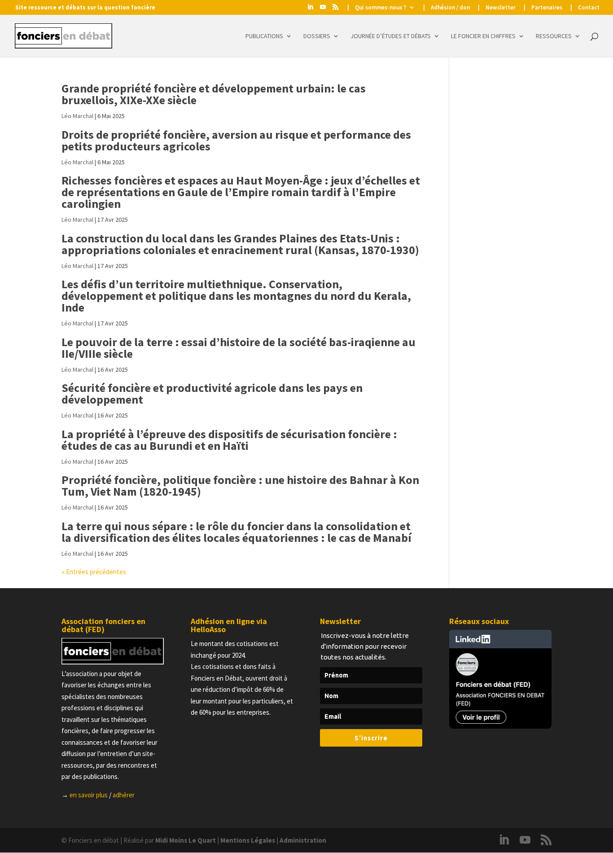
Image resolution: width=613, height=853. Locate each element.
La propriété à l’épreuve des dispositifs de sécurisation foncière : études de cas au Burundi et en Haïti (229, 439)
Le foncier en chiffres (483, 36)
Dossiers (316, 36)
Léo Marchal (77, 116)
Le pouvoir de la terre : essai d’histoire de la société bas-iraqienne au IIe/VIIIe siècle (238, 347)
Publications (264, 36)
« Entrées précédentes (93, 571)
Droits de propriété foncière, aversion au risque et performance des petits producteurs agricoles (236, 140)
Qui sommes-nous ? (380, 7)
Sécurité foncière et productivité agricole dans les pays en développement (212, 393)
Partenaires (546, 7)
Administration (303, 840)
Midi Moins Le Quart (185, 840)
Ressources (554, 36)
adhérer (124, 795)
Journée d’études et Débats (390, 36)
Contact (589, 7)
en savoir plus (89, 795)
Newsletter (501, 7)
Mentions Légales (247, 840)
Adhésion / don (450, 7)
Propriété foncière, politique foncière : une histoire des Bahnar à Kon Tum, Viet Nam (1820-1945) (240, 485)
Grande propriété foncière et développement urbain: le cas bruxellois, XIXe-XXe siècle (213, 94)
